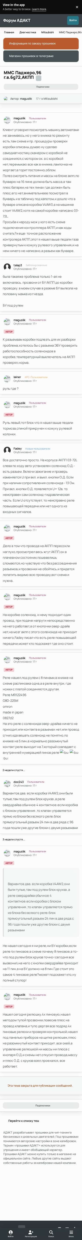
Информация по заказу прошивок (32, 43)
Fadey (18, 448)
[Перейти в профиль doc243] (7, 783)
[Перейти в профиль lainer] (7, 378)
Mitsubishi (51, 99)
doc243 (19, 782)
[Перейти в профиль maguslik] (6, 99)
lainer (17, 377)
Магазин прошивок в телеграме (31, 56)
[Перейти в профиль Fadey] (7, 450)
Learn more (7, 7)
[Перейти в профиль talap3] (7, 267)
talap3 (18, 265)
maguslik (26, 99)
